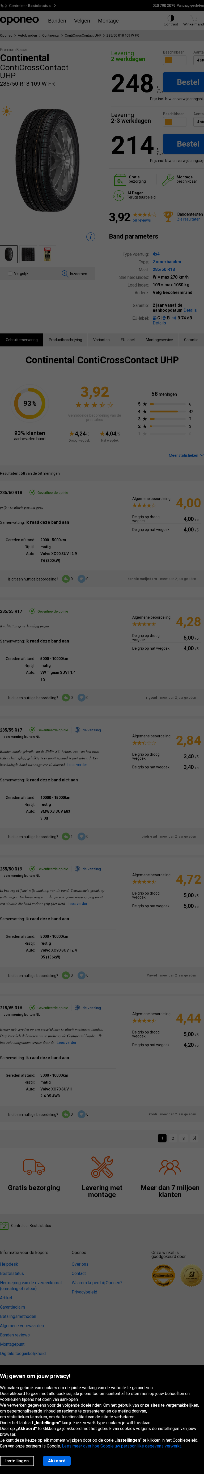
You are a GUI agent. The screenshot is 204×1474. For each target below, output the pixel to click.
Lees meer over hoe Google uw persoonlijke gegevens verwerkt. (122, 1446)
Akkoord (56, 1460)
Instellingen (17, 1460)
